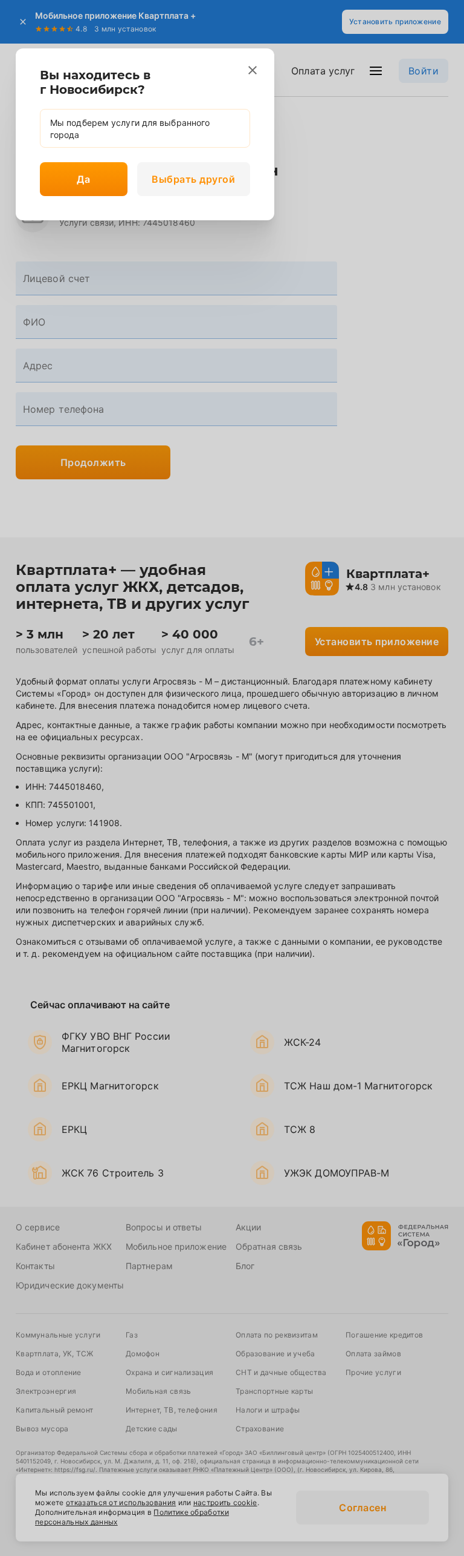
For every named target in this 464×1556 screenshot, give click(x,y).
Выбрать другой (193, 179)
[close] (252, 70)
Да (83, 179)
